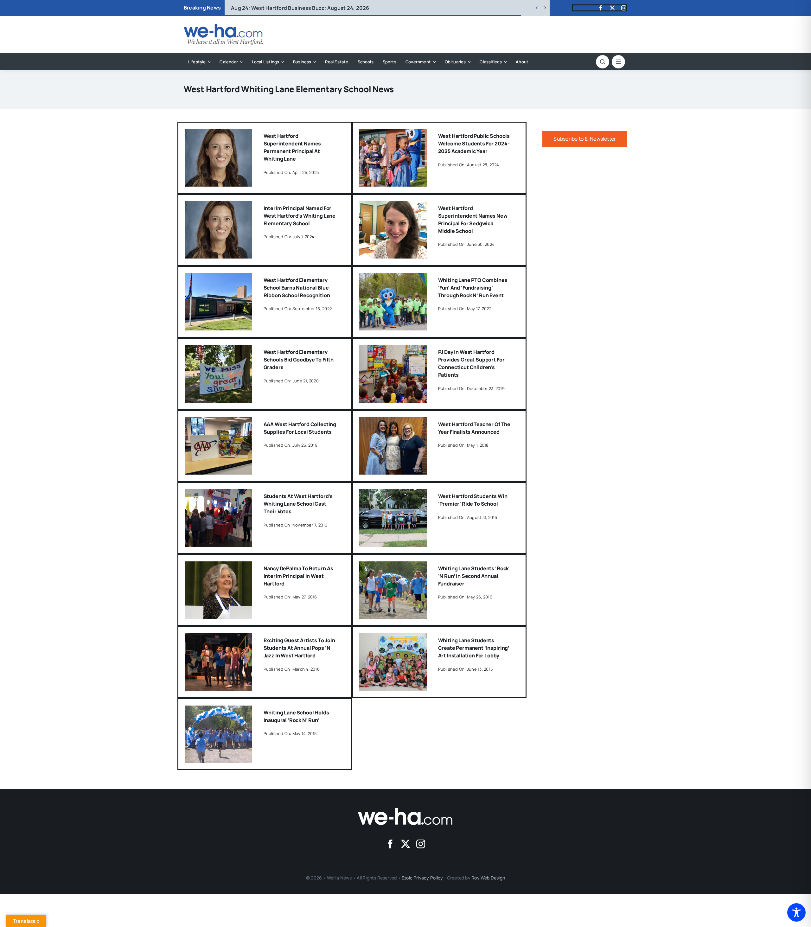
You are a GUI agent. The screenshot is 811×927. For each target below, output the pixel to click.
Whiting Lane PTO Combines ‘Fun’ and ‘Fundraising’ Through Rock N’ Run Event (473, 288)
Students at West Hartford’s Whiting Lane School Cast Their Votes (298, 504)
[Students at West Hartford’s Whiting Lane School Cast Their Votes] (218, 493)
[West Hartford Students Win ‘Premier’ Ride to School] (393, 493)
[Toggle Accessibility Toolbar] (796, 912)
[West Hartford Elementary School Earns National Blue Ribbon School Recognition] (218, 277)
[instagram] (623, 7)
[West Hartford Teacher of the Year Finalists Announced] (393, 421)
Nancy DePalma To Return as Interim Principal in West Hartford (298, 576)
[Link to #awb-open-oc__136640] (618, 61)
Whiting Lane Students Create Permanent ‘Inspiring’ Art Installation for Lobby (474, 648)
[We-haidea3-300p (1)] (223, 26)
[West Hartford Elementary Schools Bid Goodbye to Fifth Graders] (218, 349)
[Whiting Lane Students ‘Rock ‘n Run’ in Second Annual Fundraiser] (393, 565)
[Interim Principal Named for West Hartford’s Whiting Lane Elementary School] (218, 205)
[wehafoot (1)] (405, 810)
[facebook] (600, 7)
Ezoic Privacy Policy (422, 878)
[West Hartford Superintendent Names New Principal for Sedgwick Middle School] (393, 205)
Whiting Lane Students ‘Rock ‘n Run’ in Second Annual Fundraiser (473, 576)
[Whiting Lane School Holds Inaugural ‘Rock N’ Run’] (218, 709)
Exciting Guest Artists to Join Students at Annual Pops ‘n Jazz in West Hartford (299, 648)
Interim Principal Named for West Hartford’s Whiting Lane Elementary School (300, 216)
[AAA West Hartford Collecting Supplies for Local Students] (218, 421)
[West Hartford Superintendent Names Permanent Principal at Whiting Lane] (218, 133)
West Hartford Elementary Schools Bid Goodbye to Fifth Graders (299, 359)
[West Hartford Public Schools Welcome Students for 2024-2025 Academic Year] (393, 133)
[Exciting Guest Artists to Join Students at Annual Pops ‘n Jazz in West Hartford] (218, 637)
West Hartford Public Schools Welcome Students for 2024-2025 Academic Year (474, 143)
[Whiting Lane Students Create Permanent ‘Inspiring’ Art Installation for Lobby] (393, 637)
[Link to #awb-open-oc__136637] (602, 61)
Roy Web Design (488, 878)
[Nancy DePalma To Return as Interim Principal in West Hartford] (218, 565)
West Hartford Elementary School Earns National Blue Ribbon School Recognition (297, 288)
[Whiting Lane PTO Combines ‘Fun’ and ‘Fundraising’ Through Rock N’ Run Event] (393, 277)
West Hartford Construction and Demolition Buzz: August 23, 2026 (324, 7)
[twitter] (612, 7)
